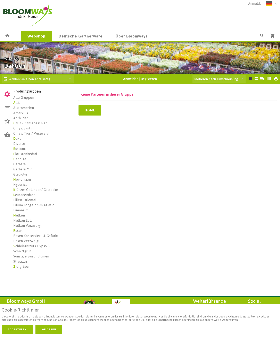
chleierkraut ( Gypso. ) (31, 246)
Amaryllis (20, 113)
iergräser (21, 266)
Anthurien (21, 118)
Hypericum (22, 184)
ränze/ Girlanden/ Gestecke (35, 190)
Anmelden (255, 3)
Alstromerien (23, 108)
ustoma (20, 149)
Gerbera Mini (23, 169)
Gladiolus (20, 174)
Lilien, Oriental (24, 200)
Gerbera (19, 164)
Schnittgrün (22, 251)
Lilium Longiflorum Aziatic (33, 205)
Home (90, 110)
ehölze (19, 159)
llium (18, 103)
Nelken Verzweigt (27, 225)
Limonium (20, 210)
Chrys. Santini (23, 128)
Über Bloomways (132, 36)
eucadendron (24, 195)
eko (17, 138)
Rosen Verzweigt (26, 241)
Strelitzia (20, 261)
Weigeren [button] (49, 329)
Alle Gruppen (23, 97)
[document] (140, 315)
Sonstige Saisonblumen (31, 256)
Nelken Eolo (23, 220)
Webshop (36, 36)
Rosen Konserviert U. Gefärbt (35, 236)
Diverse (19, 144)
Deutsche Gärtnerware (80, 36)
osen (18, 231)
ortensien (22, 179)
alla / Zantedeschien (30, 123)
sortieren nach (205, 79)
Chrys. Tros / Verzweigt (31, 133)
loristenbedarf (25, 154)
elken (19, 215)
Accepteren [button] (17, 329)
